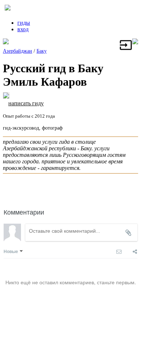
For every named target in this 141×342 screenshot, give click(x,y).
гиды (23, 23)
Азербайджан (17, 51)
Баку (42, 51)
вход (23, 29)
